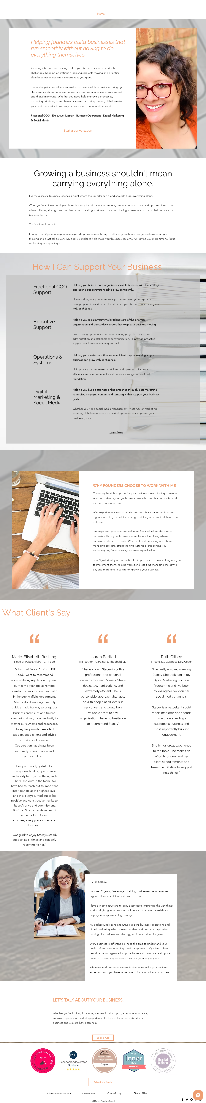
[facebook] (182, 1099)
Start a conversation (78, 130)
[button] (103, 1082)
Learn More (116, 432)
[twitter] (187, 1099)
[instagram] (191, 1099)
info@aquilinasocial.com (59, 1093)
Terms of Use (140, 1093)
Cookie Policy (114, 1093)
